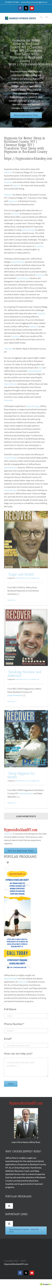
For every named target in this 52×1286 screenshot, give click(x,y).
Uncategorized (34, 578)
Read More (11, 600)
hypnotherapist (34, 371)
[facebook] (20, 1273)
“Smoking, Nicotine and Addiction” (24, 674)
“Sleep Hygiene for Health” (21, 775)
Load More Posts (26, 816)
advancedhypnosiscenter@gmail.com (34, 2)
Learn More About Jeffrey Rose (26, 1142)
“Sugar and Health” (21, 574)
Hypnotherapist (14, 695)
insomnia (8, 182)
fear (40, 367)
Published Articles (22, 578)
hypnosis (8, 172)
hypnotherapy (28, 229)
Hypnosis (8, 194)
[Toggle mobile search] (41, 17)
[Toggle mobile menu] (46, 17)
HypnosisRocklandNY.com (16, 1264)
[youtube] (32, 1273)
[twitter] (26, 1273)
